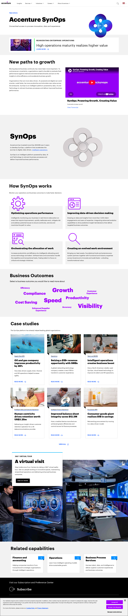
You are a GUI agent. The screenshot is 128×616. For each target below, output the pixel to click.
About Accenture (63, 3)
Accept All (115, 602)
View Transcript (72, 107)
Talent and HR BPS (93, 356)
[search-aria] (117, 3)
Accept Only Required (114, 607)
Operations (54, 356)
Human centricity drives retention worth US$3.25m (27, 417)
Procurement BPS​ (92, 409)
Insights (19, 3)
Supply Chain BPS (19, 356)
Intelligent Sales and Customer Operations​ (26, 409)
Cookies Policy (30, 608)
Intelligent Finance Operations (59, 409)
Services (27, 3)
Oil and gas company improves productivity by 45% (27, 363)
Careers (50, 3)
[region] (64, 607)
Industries (39, 3)
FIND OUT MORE (22, 480)
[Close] (125, 600)
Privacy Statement (42, 608)
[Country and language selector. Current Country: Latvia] (124, 3)
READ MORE (18, 381)
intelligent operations (39, 149)
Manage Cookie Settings (114, 612)
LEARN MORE (41, 49)
